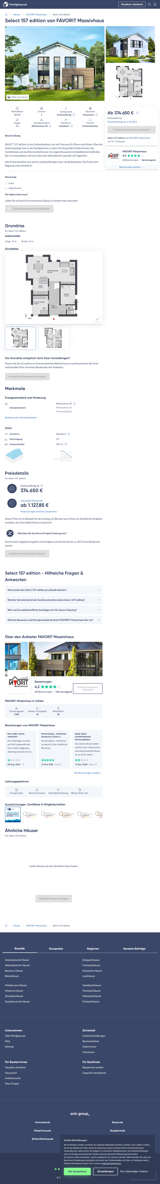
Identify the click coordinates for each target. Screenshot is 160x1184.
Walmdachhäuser (91, 995)
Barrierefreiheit (90, 1041)
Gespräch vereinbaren (94, 1072)
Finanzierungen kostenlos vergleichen (38, 511)
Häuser (16, 14)
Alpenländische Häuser (17, 965)
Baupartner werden (92, 1067)
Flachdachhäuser (91, 990)
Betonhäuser (12, 975)
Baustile (20, 948)
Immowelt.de (42, 1122)
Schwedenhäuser (14, 995)
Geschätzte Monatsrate (31, 500)
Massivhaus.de (42, 1130)
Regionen (93, 948)
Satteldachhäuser (91, 985)
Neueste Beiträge (134, 948)
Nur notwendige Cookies (134, 1171)
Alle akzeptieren (77, 1171)
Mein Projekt (12, 1083)
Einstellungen (105, 1171)
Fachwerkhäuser (91, 965)
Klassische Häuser (92, 970)
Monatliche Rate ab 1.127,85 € (122, 121)
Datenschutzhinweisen (111, 1163)
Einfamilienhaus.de (42, 1138)
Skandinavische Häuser (17, 1001)
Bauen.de (117, 1122)
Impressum (88, 1051)
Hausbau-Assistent (132, 4)
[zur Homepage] (7, 14)
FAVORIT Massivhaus (36, 14)
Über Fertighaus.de (15, 1035)
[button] (149, 4)
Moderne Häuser (14, 990)
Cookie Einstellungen (93, 1035)
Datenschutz (89, 1046)
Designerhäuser (91, 959)
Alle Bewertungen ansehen (87, 772)
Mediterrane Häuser (16, 985)
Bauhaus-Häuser (14, 970)
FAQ (7, 1041)
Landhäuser (88, 975)
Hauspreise (56, 948)
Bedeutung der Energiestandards (21, 417)
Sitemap (9, 1046)
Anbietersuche (13, 1078)
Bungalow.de (117, 1130)
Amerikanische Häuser (17, 959)
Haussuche (11, 1072)
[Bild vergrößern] (97, 319)
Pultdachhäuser (91, 1001)
